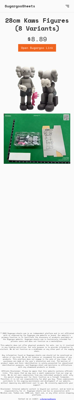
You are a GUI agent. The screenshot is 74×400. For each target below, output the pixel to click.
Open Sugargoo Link (37, 48)
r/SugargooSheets (48, 399)
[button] (67, 6)
